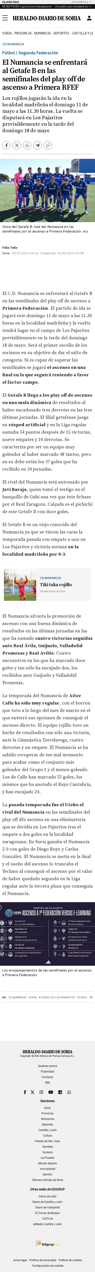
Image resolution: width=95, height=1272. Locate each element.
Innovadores (47, 1169)
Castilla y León (48, 1130)
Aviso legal (20, 1260)
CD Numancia (13, 44)
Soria (33, 997)
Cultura (47, 1135)
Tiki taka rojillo (56, 585)
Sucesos (47, 1152)
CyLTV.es (47, 1218)
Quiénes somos (47, 1066)
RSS (47, 1082)
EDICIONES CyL (80, 2)
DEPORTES (61, 33)
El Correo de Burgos (47, 1213)
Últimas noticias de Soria (47, 1180)
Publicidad (47, 1071)
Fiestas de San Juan (47, 1141)
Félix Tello (10, 248)
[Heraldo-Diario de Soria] (47, 18)
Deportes (47, 1124)
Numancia (47, 1119)
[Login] (89, 18)
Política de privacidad (42, 1260)
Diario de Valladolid (47, 1207)
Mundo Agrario (47, 1163)
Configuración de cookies (47, 1265)
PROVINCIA (23, 33)
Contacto (47, 1077)
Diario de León (47, 1196)
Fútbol (82, 997)
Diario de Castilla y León (47, 1202)
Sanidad (47, 1146)
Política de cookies (70, 1260)
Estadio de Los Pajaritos (57, 997)
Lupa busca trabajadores (36, 6)
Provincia (47, 1113)
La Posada (47, 1157)
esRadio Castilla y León (47, 1224)
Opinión (47, 1174)
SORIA (7, 33)
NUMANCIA (42, 33)
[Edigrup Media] (47, 1243)
